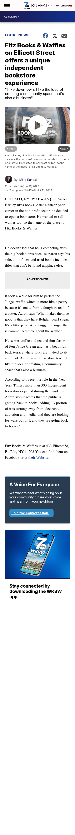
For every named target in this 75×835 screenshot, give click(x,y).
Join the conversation (30, 513)
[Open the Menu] (7, 5)
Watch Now (63, 5)
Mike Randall (28, 180)
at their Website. (36, 457)
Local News (17, 35)
